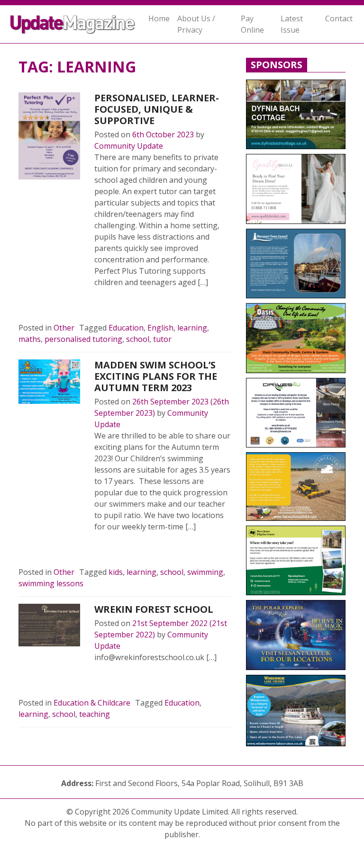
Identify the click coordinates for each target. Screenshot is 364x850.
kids (116, 572)
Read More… (127, 305)
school (137, 339)
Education (126, 327)
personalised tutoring (83, 339)
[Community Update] (72, 24)
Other (64, 327)
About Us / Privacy (196, 24)
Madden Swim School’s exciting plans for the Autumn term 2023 (155, 376)
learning (192, 327)
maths (29, 339)
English (160, 327)
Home (159, 18)
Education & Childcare (92, 703)
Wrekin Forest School (153, 609)
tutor (162, 339)
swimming (205, 572)
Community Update (128, 146)
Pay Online (252, 24)
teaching (94, 714)
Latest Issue (292, 24)
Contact (339, 18)
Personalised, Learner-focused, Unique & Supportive (156, 109)
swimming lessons (50, 583)
